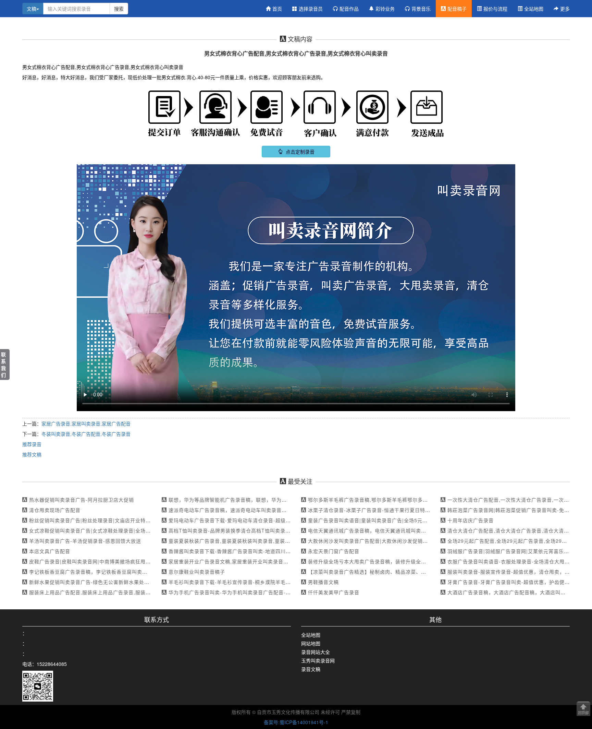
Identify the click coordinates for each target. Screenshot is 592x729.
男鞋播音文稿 (323, 581)
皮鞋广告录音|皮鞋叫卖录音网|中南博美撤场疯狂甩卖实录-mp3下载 (106, 561)
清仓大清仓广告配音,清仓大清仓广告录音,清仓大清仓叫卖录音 (518, 530)
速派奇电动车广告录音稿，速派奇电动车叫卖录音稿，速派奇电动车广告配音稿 (258, 509)
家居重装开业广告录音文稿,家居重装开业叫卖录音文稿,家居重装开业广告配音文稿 (263, 561)
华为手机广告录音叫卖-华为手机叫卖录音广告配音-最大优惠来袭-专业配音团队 (259, 592)
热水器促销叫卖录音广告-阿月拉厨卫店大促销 (81, 499)
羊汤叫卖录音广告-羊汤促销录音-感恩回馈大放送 (85, 540)
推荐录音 (31, 444)
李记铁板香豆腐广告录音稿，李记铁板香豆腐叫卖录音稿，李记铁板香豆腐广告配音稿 (126, 571)
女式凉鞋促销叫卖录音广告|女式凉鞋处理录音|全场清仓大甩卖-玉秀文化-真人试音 (123, 530)
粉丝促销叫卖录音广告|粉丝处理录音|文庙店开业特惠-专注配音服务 (106, 520)
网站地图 (310, 643)
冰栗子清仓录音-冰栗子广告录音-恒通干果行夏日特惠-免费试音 (380, 509)
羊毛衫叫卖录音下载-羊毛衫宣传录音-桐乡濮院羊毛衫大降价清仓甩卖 (248, 581)
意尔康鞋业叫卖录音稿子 (197, 571)
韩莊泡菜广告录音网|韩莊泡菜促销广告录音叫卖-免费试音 (513, 509)
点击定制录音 (299, 151)
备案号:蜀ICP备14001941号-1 (296, 722)
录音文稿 (310, 669)
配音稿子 (457, 8)
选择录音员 (311, 8)
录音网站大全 (315, 651)
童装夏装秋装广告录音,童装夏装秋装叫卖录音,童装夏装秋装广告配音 (247, 540)
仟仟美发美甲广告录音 (333, 592)
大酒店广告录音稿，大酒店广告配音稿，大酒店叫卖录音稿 (514, 592)
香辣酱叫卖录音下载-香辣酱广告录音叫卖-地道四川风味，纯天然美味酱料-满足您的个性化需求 (277, 551)
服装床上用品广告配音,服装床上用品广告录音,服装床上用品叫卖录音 (108, 592)
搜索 (119, 8)
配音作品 (349, 8)
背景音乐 (421, 8)
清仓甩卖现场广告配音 (55, 509)
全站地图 (533, 8)
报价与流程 (495, 8)
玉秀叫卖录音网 (318, 660)
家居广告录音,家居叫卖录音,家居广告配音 (86, 423)
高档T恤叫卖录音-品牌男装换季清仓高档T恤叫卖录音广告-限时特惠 (246, 530)
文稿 (31, 8)
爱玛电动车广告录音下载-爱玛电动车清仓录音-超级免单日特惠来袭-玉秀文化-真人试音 (268, 520)
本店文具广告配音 (49, 551)
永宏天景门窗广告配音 (333, 551)
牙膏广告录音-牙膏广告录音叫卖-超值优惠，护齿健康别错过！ (518, 581)
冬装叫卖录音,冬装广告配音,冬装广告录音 (86, 433)
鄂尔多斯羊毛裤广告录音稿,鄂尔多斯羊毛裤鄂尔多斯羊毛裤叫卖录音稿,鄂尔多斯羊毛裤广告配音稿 (420, 499)
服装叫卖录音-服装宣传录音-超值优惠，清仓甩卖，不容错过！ (518, 571)
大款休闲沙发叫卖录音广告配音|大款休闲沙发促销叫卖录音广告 (381, 540)
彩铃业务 (385, 8)
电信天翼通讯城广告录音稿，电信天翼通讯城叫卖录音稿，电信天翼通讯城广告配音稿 (405, 530)
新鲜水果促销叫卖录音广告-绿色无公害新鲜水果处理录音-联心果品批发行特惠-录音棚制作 (132, 581)
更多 (565, 8)
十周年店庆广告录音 (470, 520)
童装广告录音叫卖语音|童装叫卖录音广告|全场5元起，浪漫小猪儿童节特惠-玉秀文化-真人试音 (416, 520)
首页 (277, 8)
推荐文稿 (31, 454)
